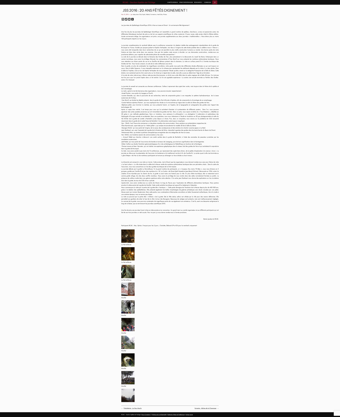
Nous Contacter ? (146, 414)
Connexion (207, 2)
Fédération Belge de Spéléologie (176, 414)
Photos (165, 14)
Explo (143, 14)
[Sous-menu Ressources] (202, 2)
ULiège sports (189, 414)
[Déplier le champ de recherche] (214, 2)
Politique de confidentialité (159, 414)
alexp (134, 14)
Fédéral (148, 14)
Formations (153, 14)
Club (140, 14)
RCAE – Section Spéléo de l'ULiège (139, 2)
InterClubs (160, 14)
